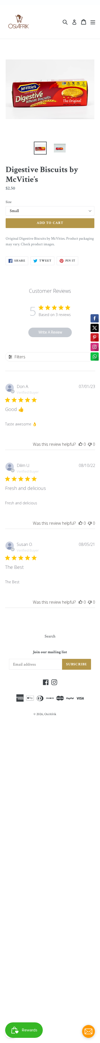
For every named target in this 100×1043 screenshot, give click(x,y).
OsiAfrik (50, 714)
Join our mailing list (50, 652)
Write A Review (50, 332)
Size (9, 202)
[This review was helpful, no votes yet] (80, 444)
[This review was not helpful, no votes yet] (90, 444)
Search (50, 636)
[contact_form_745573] (88, 1031)
